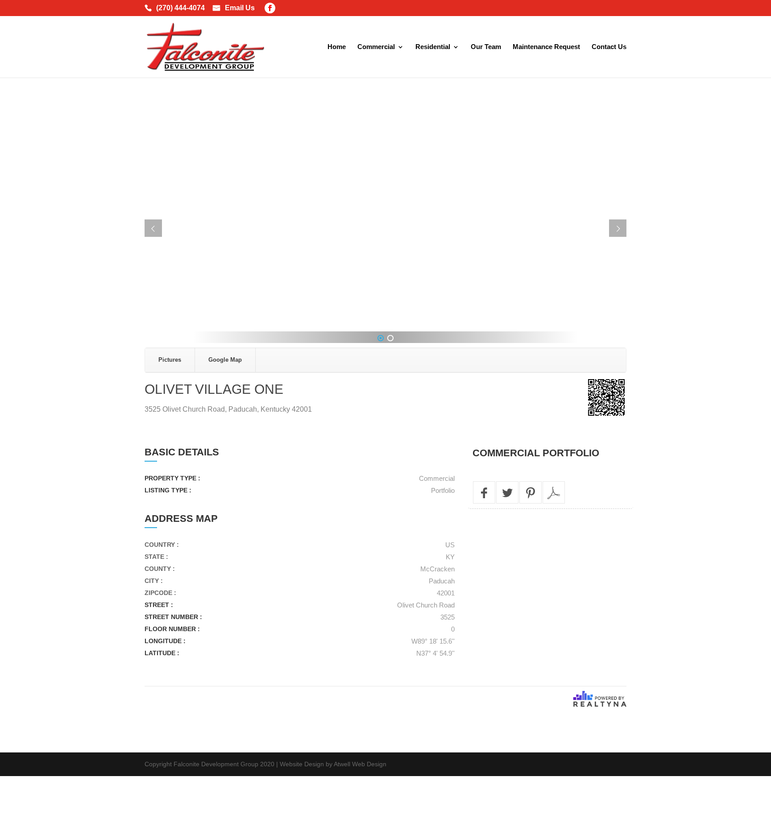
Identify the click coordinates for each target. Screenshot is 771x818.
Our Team (486, 47)
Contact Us (609, 47)
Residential (432, 47)
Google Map (225, 359)
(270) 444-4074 (180, 8)
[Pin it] (530, 492)
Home (336, 47)
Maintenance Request (546, 47)
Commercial (376, 47)
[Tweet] (507, 492)
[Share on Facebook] (484, 492)
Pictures (169, 359)
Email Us (240, 8)
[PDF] (553, 492)
